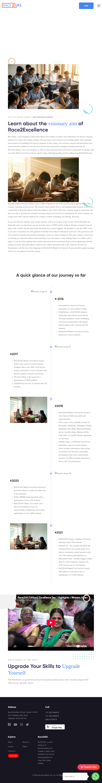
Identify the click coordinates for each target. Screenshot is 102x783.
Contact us (11, 751)
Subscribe (13, 756)
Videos (24, 746)
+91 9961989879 (52, 716)
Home (10, 742)
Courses (10, 746)
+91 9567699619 (52, 712)
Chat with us (69, 776)
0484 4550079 (51, 719)
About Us (25, 742)
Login (86, 6)
